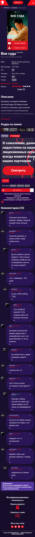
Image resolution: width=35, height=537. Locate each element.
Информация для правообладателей (22, 533)
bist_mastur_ (14, 468)
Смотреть (18, 170)
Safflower (14, 350)
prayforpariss (12, 449)
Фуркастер (12, 378)
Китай (14, 80)
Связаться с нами (17, 512)
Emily (10, 433)
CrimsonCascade (13, 415)
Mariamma (12, 365)
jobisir (15, 305)
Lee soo (11, 213)
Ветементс (14, 289)
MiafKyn (13, 394)
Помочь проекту (17, 504)
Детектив (20, 186)
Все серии (5, 136)
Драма (27, 186)
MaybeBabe (12, 231)
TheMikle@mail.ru (17, 500)
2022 (9, 39)
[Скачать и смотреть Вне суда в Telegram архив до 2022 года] (2, 202)
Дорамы (13, 186)
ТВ (13, 70)
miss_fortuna (12, 273)
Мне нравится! (22, 190)
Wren (10, 326)
